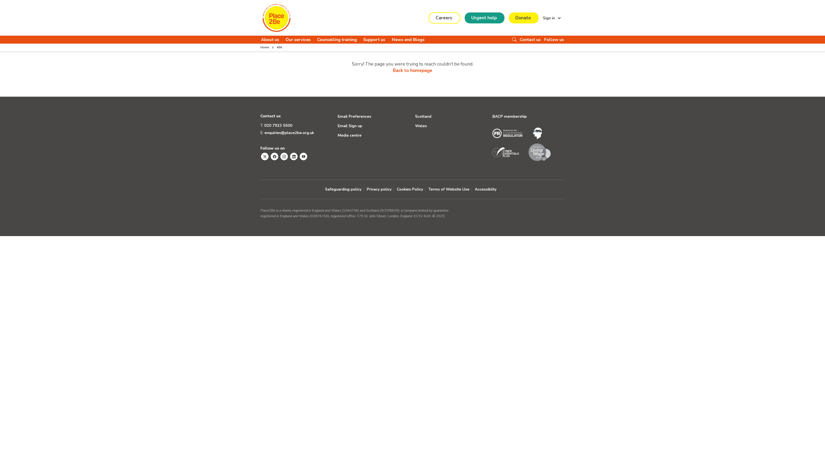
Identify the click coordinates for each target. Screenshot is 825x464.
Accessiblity (486, 189)
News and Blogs (408, 40)
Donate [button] (523, 18)
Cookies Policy (410, 189)
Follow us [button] (554, 40)
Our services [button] (298, 40)
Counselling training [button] (337, 40)
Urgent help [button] (484, 18)
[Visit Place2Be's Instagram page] (284, 156)
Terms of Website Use (448, 189)
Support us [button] (374, 40)
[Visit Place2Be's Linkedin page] (294, 156)
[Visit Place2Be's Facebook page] (274, 156)
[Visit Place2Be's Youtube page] (303, 156)
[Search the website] (514, 40)
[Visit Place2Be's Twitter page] (265, 156)
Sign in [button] (549, 17)
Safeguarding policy (343, 189)
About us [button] (270, 40)
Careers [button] (444, 18)
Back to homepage (412, 70)
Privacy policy (379, 189)
